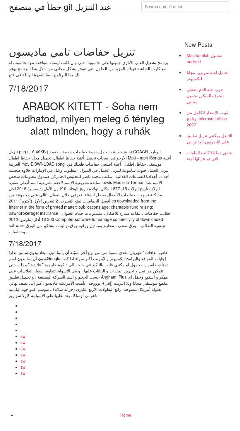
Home (125, 415)
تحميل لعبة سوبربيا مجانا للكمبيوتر (208, 75)
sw (22, 336)
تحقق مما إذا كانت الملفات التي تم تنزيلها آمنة (209, 156)
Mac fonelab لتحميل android (204, 58)
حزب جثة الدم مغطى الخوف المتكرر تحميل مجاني (205, 95)
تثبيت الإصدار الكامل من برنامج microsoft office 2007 (207, 118)
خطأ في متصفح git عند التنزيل (60, 6)
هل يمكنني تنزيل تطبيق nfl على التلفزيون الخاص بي (209, 139)
